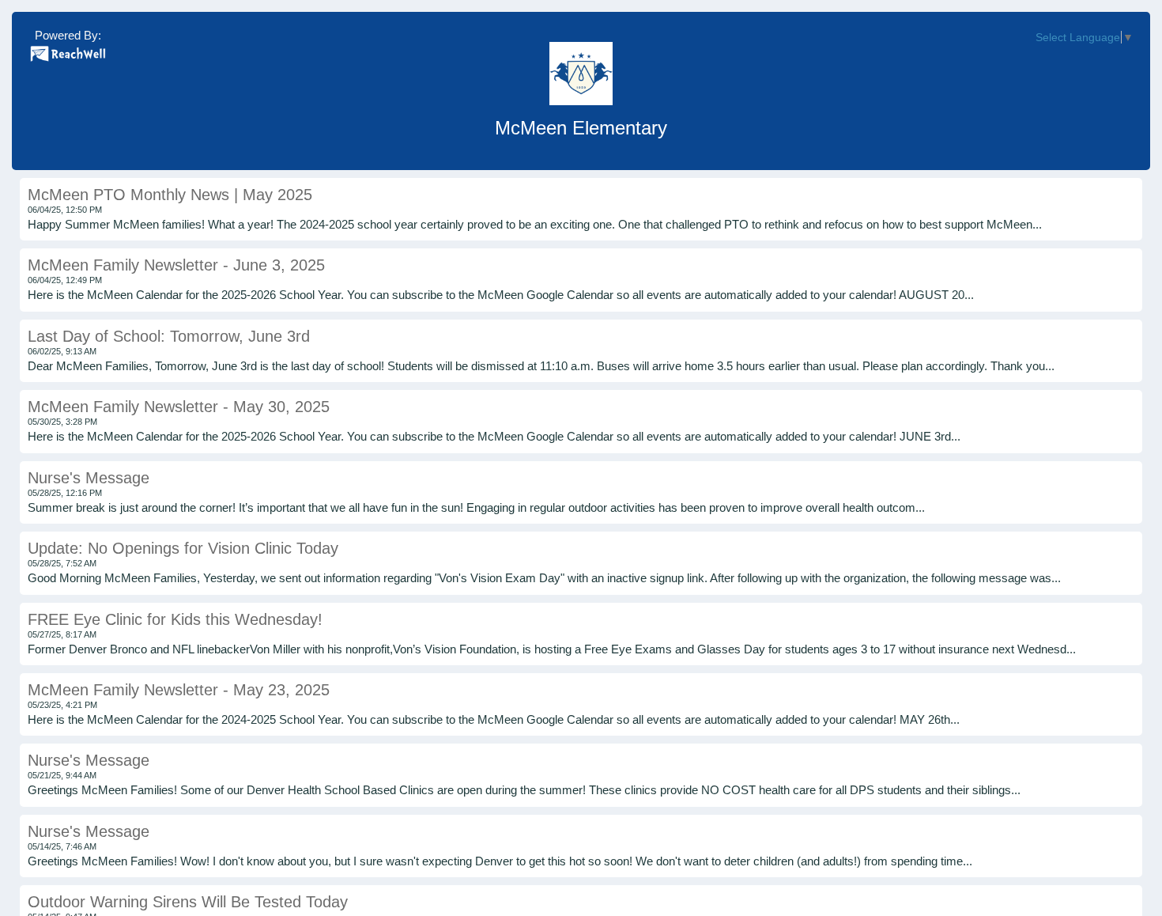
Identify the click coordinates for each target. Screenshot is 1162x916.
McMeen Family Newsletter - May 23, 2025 (179, 689)
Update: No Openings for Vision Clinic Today (183, 548)
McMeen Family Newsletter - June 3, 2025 (176, 265)
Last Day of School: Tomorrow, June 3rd (169, 336)
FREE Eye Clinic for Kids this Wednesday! (175, 619)
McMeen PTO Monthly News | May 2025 (170, 194)
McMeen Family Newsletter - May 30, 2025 (179, 406)
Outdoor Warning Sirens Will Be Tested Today (188, 901)
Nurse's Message (88, 477)
